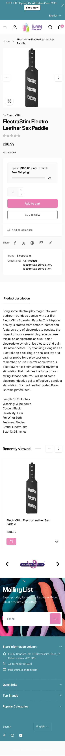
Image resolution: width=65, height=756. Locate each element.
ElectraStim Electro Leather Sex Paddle (28, 522)
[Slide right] (58, 78)
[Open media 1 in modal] (32, 78)
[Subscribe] (55, 618)
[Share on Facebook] (15, 243)
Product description (17, 298)
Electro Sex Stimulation (37, 268)
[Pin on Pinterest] (32, 243)
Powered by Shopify (43, 750)
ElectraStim (12, 115)
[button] (5, 27)
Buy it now (32, 214)
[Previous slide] (7, 564)
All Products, (30, 260)
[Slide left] (6, 78)
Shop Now (32, 7)
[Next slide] (57, 564)
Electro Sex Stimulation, (37, 264)
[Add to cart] (11, 541)
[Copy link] (50, 243)
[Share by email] (41, 243)
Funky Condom (27, 750)
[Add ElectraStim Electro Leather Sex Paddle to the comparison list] (56, 541)
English (53, 15)
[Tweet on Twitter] (23, 243)
